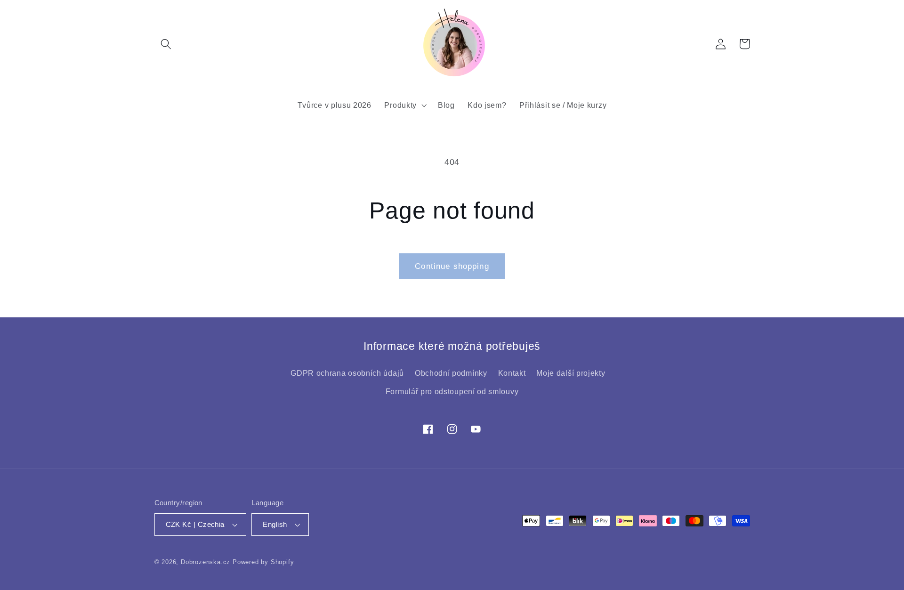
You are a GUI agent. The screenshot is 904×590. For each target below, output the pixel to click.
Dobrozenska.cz (207, 562)
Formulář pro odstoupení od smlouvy (452, 391)
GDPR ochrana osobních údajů (347, 373)
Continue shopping (452, 266)
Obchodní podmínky (451, 373)
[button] (166, 44)
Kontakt (512, 373)
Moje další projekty (570, 373)
